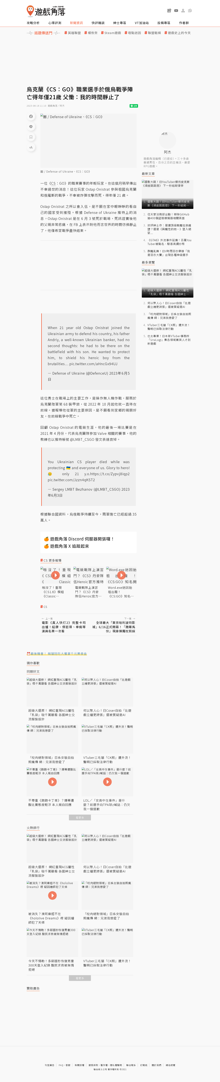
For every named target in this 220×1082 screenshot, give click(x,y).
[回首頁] (46, 11)
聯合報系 (131, 1065)
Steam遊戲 (112, 33)
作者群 (184, 22)
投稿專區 (163, 22)
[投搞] (169, 10)
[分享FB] (31, 116)
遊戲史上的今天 (179, 33)
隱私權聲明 (116, 1065)
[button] (190, 10)
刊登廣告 (49, 1065)
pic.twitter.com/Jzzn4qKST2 (71, 479)
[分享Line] (31, 126)
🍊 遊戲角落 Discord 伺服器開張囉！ (79, 539)
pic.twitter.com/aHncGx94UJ (93, 363)
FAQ (61, 1065)
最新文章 (148, 173)
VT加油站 (142, 22)
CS (45, 606)
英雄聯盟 (74, 33)
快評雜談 (98, 22)
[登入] (183, 11)
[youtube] (176, 10)
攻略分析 (33, 22)
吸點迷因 (134, 33)
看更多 (80, 817)
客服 (68, 1065)
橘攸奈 (93, 33)
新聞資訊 (76, 22)
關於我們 (156, 1065)
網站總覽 (170, 1065)
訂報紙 (143, 1065)
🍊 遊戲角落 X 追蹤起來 (66, 546)
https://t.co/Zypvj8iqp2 (110, 473)
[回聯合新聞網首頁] (30, 11)
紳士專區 (119, 22)
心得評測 (54, 22)
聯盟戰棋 (154, 33)
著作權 (104, 1065)
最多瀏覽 (148, 262)
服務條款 (93, 1065)
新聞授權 (79, 1065)
